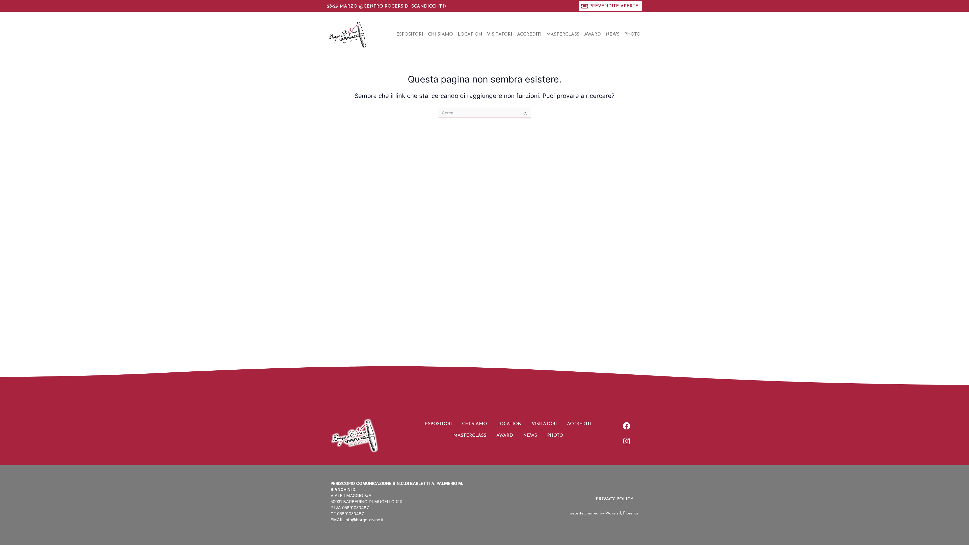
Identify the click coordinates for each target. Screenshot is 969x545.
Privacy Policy (614, 499)
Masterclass (562, 34)
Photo (632, 34)
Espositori (409, 34)
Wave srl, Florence (621, 513)
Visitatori (499, 34)
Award (592, 34)
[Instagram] (626, 441)
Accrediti (529, 34)
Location (470, 34)
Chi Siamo (440, 34)
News (613, 34)
